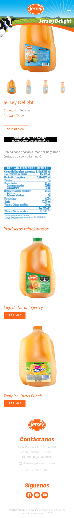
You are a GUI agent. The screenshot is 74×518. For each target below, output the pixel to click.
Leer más (15, 315)
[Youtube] (44, 495)
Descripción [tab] (15, 129)
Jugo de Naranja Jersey (23, 307)
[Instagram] (37, 495)
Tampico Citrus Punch (23, 396)
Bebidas (24, 110)
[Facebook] (29, 495)
